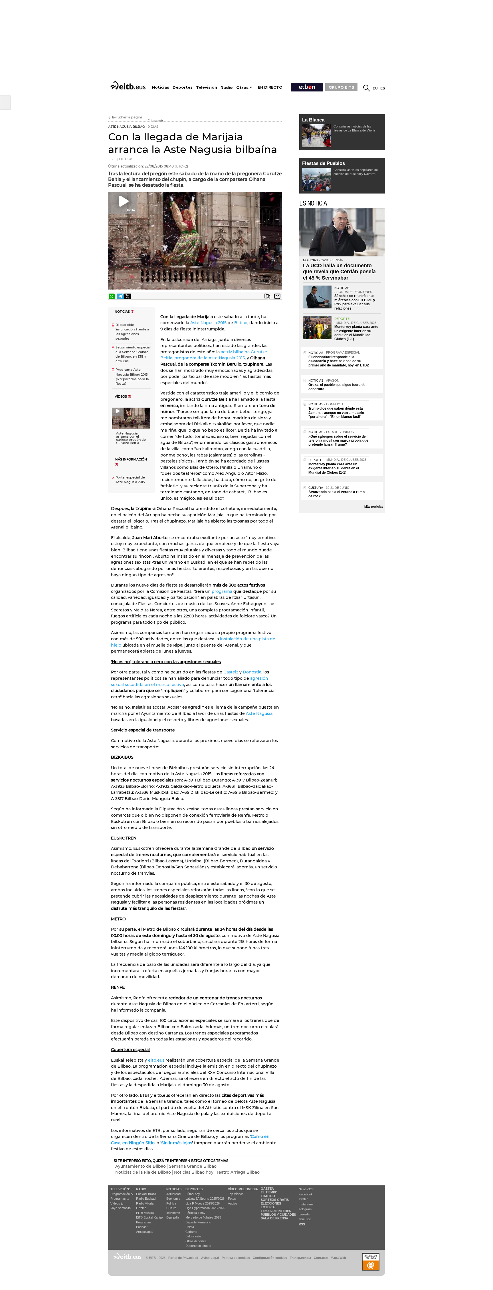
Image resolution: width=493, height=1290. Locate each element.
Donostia (252, 672)
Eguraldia (172, 1217)
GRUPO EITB (341, 87)
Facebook (306, 1194)
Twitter (303, 1199)
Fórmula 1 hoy (195, 1213)
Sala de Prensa (274, 1218)
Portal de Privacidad (183, 1257)
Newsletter (306, 1189)
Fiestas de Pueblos (323, 163)
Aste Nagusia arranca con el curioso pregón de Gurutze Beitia (131, 438)
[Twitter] (127, 296)
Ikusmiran (173, 1213)
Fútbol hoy (192, 1194)
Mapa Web (338, 1257)
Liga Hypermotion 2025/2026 (205, 1208)
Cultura (171, 1208)
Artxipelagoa (144, 1231)
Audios (232, 1203)
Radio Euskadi (146, 1198)
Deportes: (194, 1189)
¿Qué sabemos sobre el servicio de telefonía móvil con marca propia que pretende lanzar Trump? (338, 440)
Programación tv (121, 1194)
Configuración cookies (270, 1257)
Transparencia (300, 1257)
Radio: (142, 1189)
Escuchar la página (127, 117)
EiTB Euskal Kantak (149, 1217)
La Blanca (313, 120)
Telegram (305, 1209)
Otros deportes (196, 1241)
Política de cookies (236, 1257)
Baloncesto (193, 1236)
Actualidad (173, 1194)
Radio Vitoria (144, 1203)
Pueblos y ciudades (278, 1214)
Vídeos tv (117, 1203)
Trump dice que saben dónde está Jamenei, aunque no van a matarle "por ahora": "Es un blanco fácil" (336, 412)
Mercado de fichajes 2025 (203, 1217)
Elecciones (271, 1203)
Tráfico (268, 1196)
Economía (173, 1198)
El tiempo (269, 1192)
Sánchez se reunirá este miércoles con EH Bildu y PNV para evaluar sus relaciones (354, 302)
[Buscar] (366, 88)
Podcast (142, 1227)
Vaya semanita (120, 1208)
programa (222, 591)
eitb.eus (156, 1060)
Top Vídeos (236, 1194)
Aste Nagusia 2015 (208, 322)
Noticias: (174, 1189)
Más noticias (373, 506)
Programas (143, 1222)
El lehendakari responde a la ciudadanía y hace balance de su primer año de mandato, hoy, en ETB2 (338, 361)
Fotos (232, 1198)
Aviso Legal (210, 1257)
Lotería (268, 1207)
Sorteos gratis (275, 1199)
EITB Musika (145, 1213)
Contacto (321, 1257)
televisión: (120, 1189)
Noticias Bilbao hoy (193, 1172)
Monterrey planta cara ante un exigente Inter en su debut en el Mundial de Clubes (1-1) (356, 333)
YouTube (305, 1219)
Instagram (306, 1204)
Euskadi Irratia (146, 1194)
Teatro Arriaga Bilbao (238, 1172)
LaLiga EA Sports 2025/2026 (205, 1198)
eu (375, 88)
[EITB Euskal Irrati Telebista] (128, 85)
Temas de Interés (276, 1211)
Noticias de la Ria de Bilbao (143, 1172)
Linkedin (304, 1214)
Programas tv (119, 1198)
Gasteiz (230, 672)
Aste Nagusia (258, 713)
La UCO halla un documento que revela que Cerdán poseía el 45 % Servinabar (339, 272)
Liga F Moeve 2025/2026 (202, 1203)
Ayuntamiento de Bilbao (140, 1166)
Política (171, 1203)
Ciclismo (191, 1231)
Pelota (189, 1227)
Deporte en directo (198, 1245)
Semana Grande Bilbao (193, 1166)
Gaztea (141, 1208)
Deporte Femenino (198, 1222)
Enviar (277, 296)
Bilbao (240, 322)
